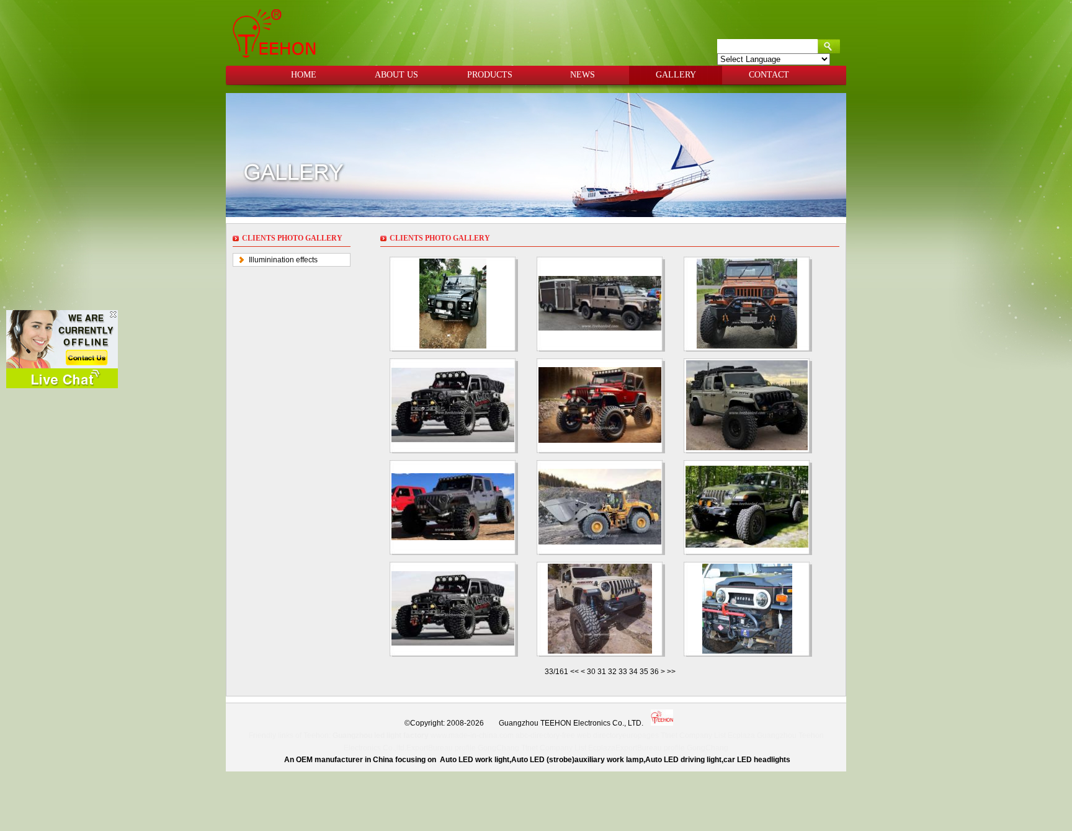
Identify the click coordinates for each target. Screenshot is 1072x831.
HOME (303, 74)
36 (654, 671)
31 (601, 671)
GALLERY (676, 74)
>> (671, 671)
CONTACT (769, 74)
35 (644, 671)
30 (591, 671)
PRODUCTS (489, 74)
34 (633, 671)
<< (575, 671)
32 (612, 671)
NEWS (582, 74)
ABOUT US (396, 74)
